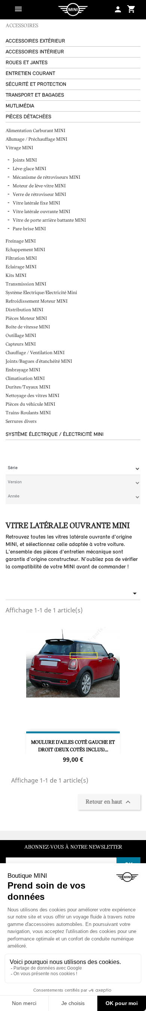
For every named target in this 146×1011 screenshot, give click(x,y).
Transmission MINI (27, 284)
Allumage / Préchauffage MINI (37, 139)
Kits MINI (16, 275)
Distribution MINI (25, 310)
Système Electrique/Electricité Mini (42, 292)
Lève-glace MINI (29, 168)
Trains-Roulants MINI (29, 413)
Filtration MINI (22, 258)
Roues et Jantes (27, 63)
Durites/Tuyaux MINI (29, 387)
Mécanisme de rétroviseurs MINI (46, 177)
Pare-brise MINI (29, 229)
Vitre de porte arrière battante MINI (49, 220)
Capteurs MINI (21, 344)
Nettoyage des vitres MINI (33, 395)
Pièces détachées (28, 117)
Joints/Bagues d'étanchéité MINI (39, 361)
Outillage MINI (21, 335)
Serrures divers (21, 421)
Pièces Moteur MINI (27, 318)
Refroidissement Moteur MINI (37, 301)
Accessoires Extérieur (35, 41)
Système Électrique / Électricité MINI (54, 434)
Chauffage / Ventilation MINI (36, 352)
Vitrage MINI (20, 148)
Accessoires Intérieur (35, 52)
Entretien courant (30, 74)
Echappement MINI (26, 249)
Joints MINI (25, 160)
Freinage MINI (21, 241)
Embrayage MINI (24, 370)
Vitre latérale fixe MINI (36, 203)
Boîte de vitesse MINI (28, 327)
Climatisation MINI (26, 378)
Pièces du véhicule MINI (31, 404)
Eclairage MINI (22, 267)
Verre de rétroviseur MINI (39, 194)
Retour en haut (109, 802)
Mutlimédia (20, 106)
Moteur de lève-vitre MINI (39, 186)
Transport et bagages (35, 95)
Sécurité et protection (36, 84)
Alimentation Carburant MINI (36, 130)
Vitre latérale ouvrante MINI (41, 211)
